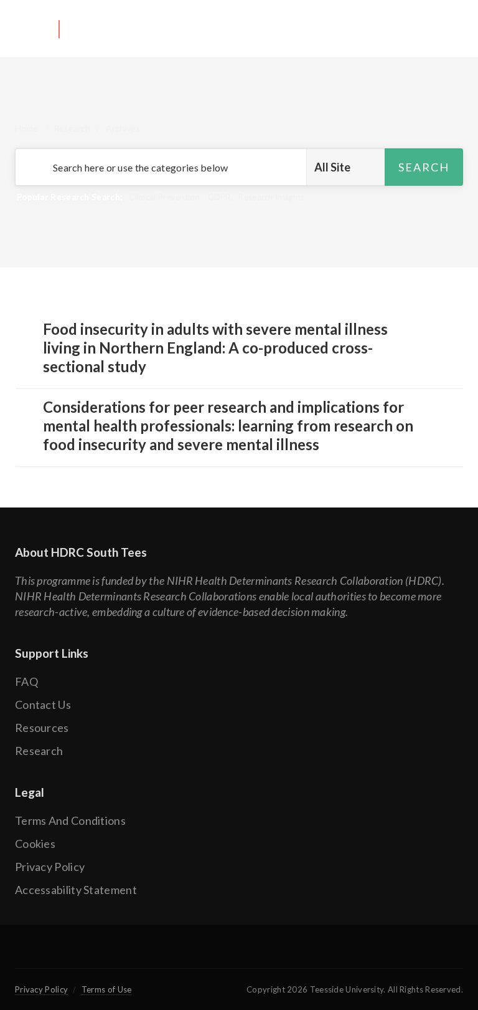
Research (72, 128)
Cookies (35, 843)
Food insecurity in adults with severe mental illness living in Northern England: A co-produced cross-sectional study (215, 347)
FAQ (26, 681)
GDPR (219, 197)
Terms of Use (107, 989)
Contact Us (43, 704)
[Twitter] (195, 954)
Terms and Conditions (70, 820)
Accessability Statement (76, 890)
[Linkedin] (281, 954)
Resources (42, 727)
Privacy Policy (50, 866)
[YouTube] (239, 954)
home (26, 128)
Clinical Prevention (164, 197)
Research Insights (271, 197)
